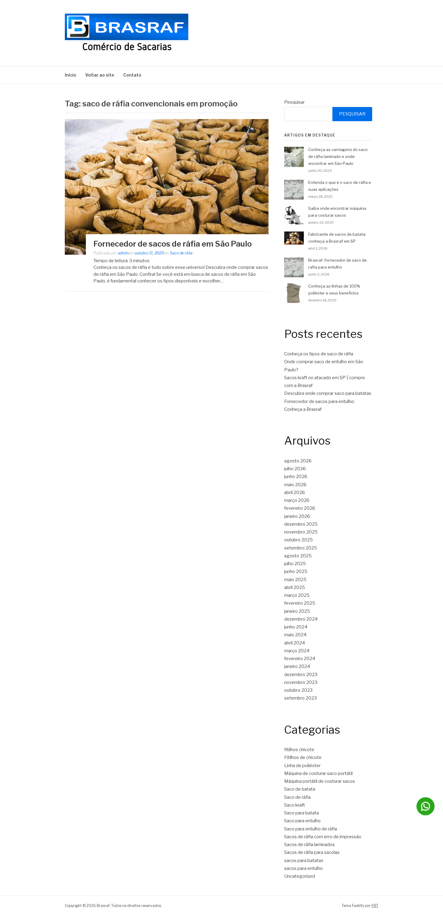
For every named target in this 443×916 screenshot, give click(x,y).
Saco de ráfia (181, 253)
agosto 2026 (298, 461)
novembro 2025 (301, 532)
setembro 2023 (300, 698)
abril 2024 (294, 643)
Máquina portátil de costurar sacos (319, 781)
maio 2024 (295, 634)
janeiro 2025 (297, 611)
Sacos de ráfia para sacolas (312, 852)
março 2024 (296, 650)
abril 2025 (294, 587)
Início (70, 74)
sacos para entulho (303, 868)
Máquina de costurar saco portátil (318, 773)
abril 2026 (294, 492)
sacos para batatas (303, 860)
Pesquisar (294, 102)
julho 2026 (295, 468)
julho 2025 (295, 563)
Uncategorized (299, 876)
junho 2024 (295, 627)
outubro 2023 (298, 690)
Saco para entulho (302, 820)
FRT (375, 905)
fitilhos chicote (299, 749)
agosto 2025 (298, 556)
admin (123, 253)
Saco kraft (294, 805)
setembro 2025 (300, 548)
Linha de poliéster (302, 765)
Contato (132, 74)
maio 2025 (295, 579)
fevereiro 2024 (299, 658)
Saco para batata (301, 813)
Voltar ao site (99, 74)
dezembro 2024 (301, 619)
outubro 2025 (298, 540)
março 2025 (296, 595)
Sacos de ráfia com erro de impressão (322, 836)
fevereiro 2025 (299, 603)
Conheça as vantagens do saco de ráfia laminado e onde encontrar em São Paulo (338, 156)
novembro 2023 (300, 682)
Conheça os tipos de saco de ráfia (318, 354)
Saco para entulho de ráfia (310, 829)
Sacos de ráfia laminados (309, 844)
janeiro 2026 (297, 516)
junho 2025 (295, 571)
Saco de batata (299, 789)
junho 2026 (295, 476)
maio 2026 (295, 484)
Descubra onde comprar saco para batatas (327, 393)
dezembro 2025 (301, 524)
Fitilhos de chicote (303, 757)
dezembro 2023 (300, 674)
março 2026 (296, 500)
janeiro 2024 (297, 666)
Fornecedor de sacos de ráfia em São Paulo (172, 243)
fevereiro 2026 (299, 508)
